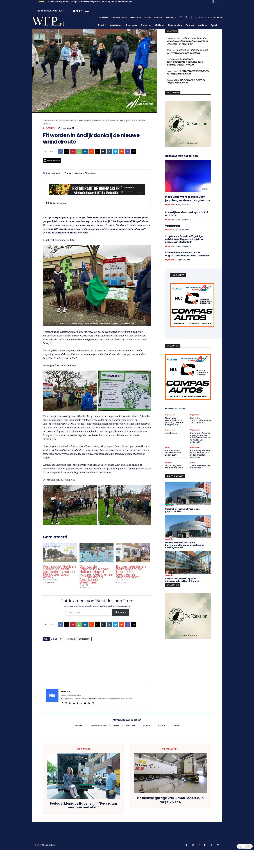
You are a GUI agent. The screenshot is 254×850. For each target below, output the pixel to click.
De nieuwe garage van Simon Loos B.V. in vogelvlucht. (170, 800)
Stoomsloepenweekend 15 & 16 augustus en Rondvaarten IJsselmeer (187, 254)
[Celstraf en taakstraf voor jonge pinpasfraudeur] (188, 493)
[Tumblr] (109, 151)
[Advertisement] (97, 667)
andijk (54, 639)
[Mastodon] (218, 17)
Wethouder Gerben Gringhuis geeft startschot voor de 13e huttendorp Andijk (59, 571)
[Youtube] (211, 17)
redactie (56, 173)
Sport (168, 448)
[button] (186, 17)
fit (61, 639)
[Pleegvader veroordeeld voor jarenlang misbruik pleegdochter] (188, 176)
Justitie (169, 506)
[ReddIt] (91, 151)
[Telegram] (115, 151)
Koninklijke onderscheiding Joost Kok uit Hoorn (187, 214)
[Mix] (121, 151)
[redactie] (44, 173)
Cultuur (168, 463)
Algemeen (49, 128)
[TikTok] (199, 845)
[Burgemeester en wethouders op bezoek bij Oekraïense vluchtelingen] (133, 552)
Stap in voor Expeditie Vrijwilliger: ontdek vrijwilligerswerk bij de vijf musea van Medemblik (187, 41)
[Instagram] (199, 17)
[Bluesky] (214, 17)
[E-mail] (97, 151)
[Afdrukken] (103, 151)
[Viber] (127, 151)
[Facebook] (195, 17)
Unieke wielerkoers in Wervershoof (200, 467)
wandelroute (84, 639)
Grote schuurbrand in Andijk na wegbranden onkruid (188, 72)
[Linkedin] (202, 17)
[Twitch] (205, 845)
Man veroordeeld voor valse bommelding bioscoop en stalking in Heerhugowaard (184, 545)
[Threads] (221, 17)
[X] (208, 17)
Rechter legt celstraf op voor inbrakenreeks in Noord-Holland (182, 580)
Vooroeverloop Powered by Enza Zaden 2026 (68, 1)
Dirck (169, 50)
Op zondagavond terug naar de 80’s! (174, 467)
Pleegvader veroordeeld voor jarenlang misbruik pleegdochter (187, 198)
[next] (215, 1)
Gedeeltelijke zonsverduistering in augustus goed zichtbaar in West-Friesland (185, 61)
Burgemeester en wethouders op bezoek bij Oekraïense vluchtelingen (131, 571)
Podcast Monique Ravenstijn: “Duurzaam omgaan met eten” (83, 805)
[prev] (210, 1)
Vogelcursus (172, 225)
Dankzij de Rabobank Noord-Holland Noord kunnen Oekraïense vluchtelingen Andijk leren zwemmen (96, 574)
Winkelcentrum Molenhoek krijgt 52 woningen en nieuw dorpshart (187, 51)
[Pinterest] (73, 151)
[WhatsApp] (79, 151)
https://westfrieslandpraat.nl (71, 695)
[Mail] (74, 703)
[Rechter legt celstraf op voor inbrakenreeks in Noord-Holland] (188, 563)
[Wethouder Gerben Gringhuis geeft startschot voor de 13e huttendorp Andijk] (60, 552)
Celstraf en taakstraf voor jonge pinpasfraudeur (182, 510)
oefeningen (70, 639)
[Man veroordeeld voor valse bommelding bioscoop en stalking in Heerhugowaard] (188, 527)
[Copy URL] (133, 151)
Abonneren (120, 612)
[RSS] (205, 17)
